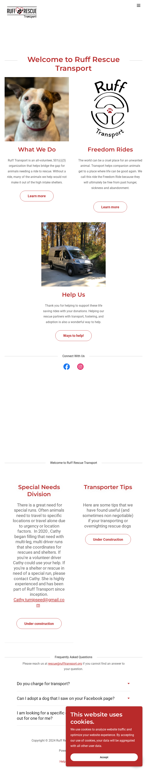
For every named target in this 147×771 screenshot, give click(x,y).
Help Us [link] (65, 761)
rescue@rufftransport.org (65, 663)
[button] (138, 5)
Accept (104, 757)
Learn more (37, 196)
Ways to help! (73, 336)
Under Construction (108, 539)
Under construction (39, 624)
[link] (22, 5)
